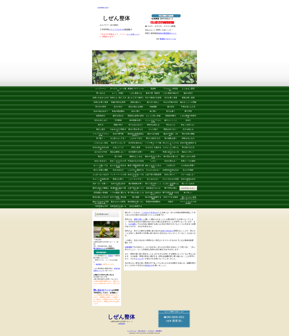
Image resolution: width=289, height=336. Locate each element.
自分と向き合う (167, 231)
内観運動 (128, 247)
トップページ (131, 331)
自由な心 (149, 265)
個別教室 (98, 264)
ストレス (139, 259)
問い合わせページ (102, 290)
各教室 (110, 256)
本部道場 (122, 323)
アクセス (151, 331)
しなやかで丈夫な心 (150, 212)
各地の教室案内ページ (167, 33)
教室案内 (159, 331)
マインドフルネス (120, 29)
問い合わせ (142, 331)
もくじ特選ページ (132, 34)
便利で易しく (139, 219)
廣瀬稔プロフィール (168, 39)
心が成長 (132, 224)
